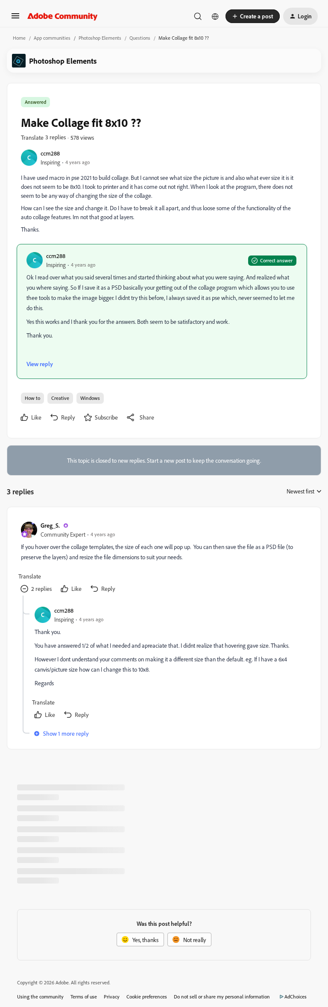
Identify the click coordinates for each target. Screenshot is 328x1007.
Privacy (112, 996)
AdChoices (295, 996)
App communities (52, 38)
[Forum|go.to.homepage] (62, 16)
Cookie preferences (146, 996)
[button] (15, 18)
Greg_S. (50, 525)
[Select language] (215, 16)
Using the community (40, 996)
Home (19, 38)
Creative (60, 398)
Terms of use (83, 996)
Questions (139, 38)
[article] (163, 558)
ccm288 (50, 153)
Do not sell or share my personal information (222, 996)
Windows (90, 398)
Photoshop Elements (100, 38)
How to (32, 398)
